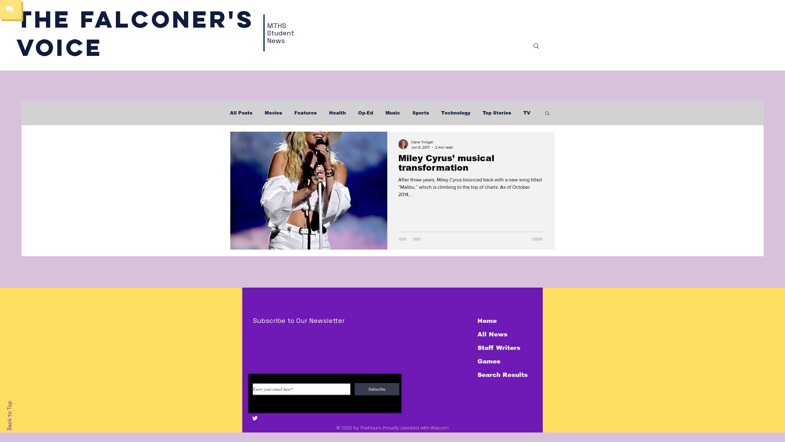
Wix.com (440, 428)
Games (488, 361)
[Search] (536, 46)
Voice (60, 47)
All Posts (241, 112)
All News (492, 334)
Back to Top (9, 416)
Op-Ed (365, 112)
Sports (420, 112)
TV (526, 112)
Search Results (502, 374)
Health (337, 112)
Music (392, 112)
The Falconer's (135, 19)
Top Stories (497, 112)
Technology (455, 112)
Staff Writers (498, 347)
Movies (273, 112)
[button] (547, 113)
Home (487, 320)
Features (305, 112)
